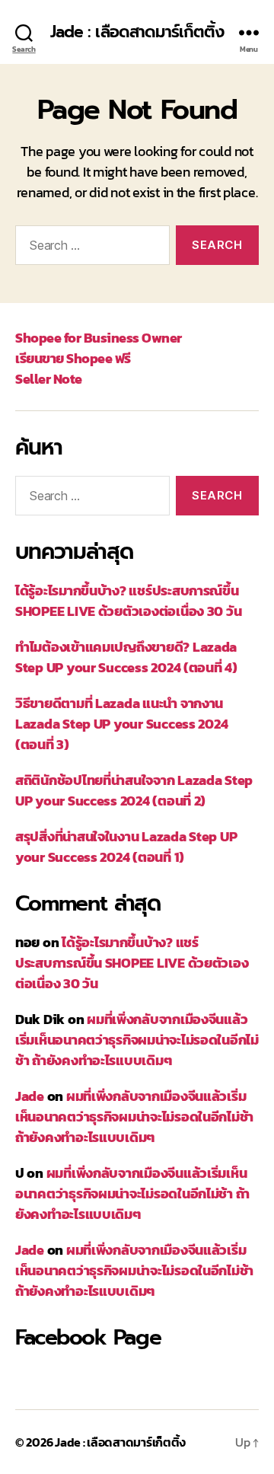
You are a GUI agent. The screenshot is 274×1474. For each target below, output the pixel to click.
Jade (29, 1096)
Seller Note (48, 378)
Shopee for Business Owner (98, 337)
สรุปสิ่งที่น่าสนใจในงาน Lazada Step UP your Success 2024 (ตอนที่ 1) (126, 846)
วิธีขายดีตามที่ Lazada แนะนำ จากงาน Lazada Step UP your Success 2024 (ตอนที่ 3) (121, 724)
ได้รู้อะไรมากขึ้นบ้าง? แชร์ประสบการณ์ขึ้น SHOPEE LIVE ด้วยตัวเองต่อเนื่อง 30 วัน (128, 600)
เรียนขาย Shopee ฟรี (73, 358)
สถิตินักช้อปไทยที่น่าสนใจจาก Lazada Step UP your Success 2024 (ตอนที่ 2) (134, 790)
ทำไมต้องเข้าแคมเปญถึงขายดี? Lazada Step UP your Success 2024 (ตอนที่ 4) (126, 657)
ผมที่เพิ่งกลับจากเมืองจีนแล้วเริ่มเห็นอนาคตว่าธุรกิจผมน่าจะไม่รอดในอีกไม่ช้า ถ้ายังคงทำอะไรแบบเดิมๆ (137, 1039)
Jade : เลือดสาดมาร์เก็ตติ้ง (137, 32)
